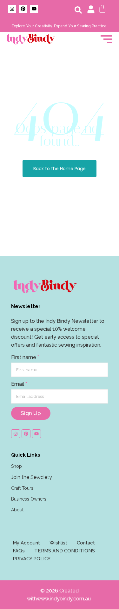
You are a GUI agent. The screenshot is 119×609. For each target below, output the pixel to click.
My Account (26, 543)
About (17, 509)
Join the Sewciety (31, 477)
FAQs (19, 551)
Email (19, 384)
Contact (86, 543)
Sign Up (31, 413)
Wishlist (58, 543)
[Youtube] (34, 9)
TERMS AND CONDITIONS (64, 551)
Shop (16, 466)
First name (25, 357)
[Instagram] (12, 9)
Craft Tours (22, 488)
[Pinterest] (23, 9)
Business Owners (28, 499)
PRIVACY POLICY (31, 559)
